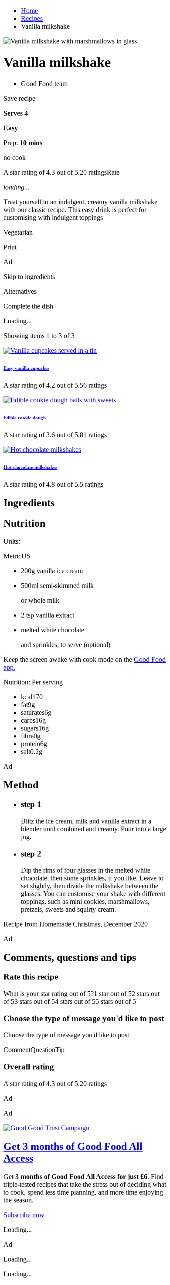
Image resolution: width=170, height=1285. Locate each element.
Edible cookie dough (24, 417)
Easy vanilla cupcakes (26, 368)
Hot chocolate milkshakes (30, 467)
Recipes (32, 18)
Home (29, 10)
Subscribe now (23, 1215)
